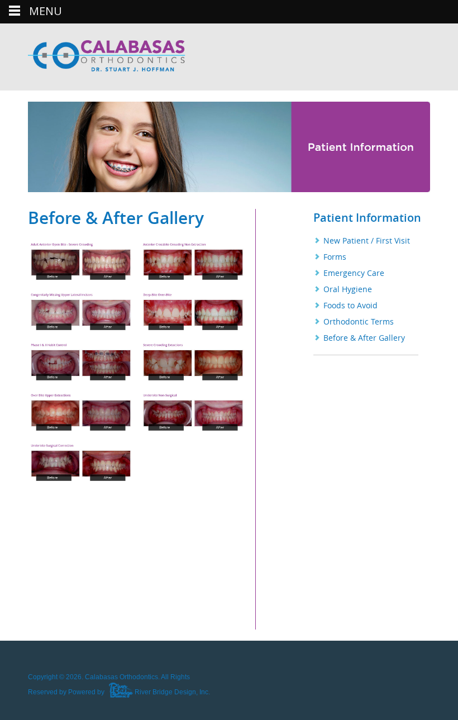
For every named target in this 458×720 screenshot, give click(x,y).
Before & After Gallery (364, 337)
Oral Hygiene (347, 289)
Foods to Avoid (350, 305)
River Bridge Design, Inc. (171, 692)
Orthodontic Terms (358, 321)
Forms (334, 256)
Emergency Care (353, 273)
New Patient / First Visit (366, 240)
